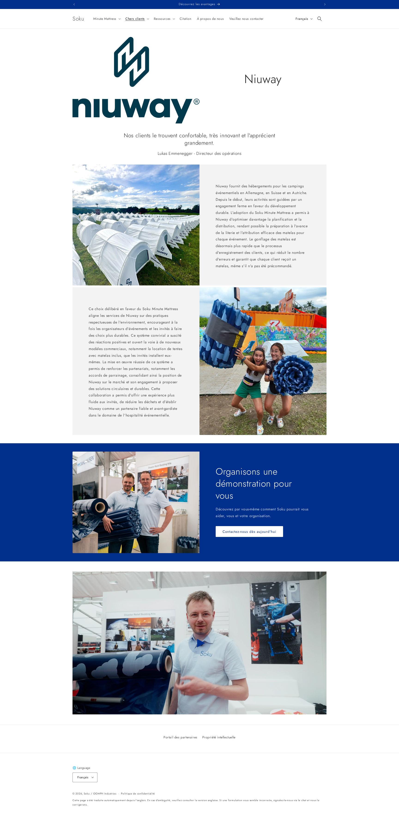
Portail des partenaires (180, 737)
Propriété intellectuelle (219, 737)
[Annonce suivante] (325, 4)
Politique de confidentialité (138, 793)
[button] (107, 19)
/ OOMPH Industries (103, 793)
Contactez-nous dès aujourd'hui (249, 531)
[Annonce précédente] (74, 4)
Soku (87, 793)
